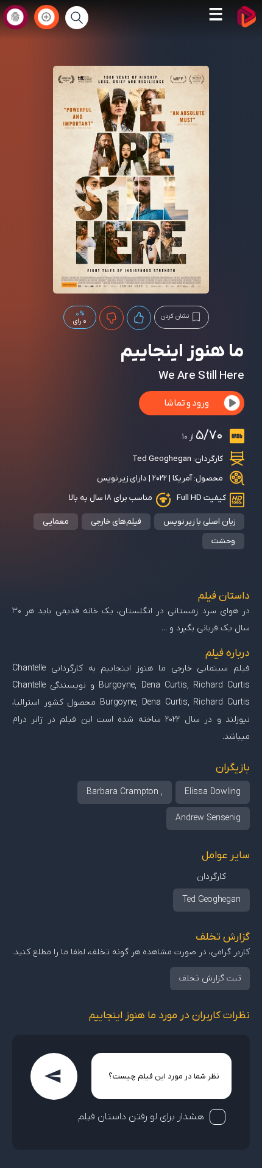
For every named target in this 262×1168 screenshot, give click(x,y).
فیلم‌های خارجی (116, 521)
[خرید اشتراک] (46, 17)
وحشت (223, 541)
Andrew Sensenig (208, 818)
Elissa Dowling (213, 792)
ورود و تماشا (186, 403)
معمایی (56, 521)
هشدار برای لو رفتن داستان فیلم (141, 1117)
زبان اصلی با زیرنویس (199, 521)
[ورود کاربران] (15, 17)
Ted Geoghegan (161, 459)
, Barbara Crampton (125, 792)
